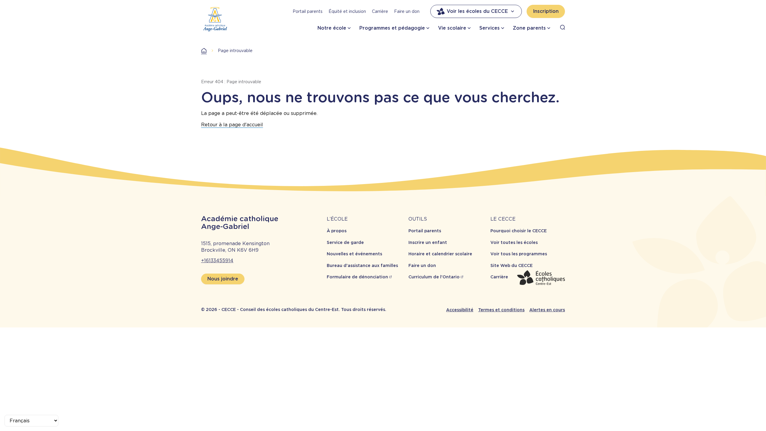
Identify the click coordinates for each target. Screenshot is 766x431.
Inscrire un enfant (427, 242)
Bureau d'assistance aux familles (362, 265)
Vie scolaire (452, 28)
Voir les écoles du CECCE (477, 11)
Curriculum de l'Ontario (434, 276)
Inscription (546, 11)
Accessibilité (459, 309)
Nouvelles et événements (354, 253)
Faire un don (407, 11)
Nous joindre (222, 279)
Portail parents (308, 11)
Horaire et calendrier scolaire (440, 253)
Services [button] (489, 28)
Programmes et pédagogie (392, 28)
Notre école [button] (331, 28)
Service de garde (345, 242)
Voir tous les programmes (518, 253)
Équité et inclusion (347, 11)
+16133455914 (217, 260)
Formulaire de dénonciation (357, 276)
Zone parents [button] (529, 28)
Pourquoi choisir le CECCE (518, 230)
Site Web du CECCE (511, 265)
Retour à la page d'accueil (232, 125)
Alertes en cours (547, 309)
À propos (336, 230)
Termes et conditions (501, 309)
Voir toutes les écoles (514, 242)
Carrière (380, 11)
